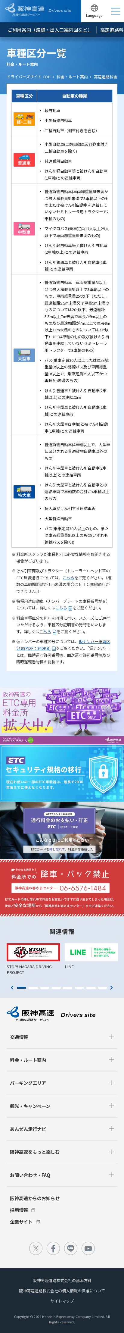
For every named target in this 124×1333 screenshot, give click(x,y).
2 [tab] (33, 988)
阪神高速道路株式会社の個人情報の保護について (62, 1291)
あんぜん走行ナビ (28, 1128)
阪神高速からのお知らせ (35, 1198)
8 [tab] (102, 988)
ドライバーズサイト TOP (29, 77)
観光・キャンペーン (30, 1106)
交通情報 (19, 1037)
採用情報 (19, 1209)
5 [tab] (67, 988)
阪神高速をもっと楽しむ (35, 1151)
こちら (68, 577)
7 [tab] (90, 988)
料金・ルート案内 (72, 77)
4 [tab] (56, 988)
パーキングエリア (28, 1082)
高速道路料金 (105, 77)
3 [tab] (44, 988)
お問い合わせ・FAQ (30, 1175)
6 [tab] (79, 988)
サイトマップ (62, 1301)
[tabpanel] (33, 959)
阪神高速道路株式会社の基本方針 (62, 1280)
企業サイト (21, 1221)
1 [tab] (21, 988)
